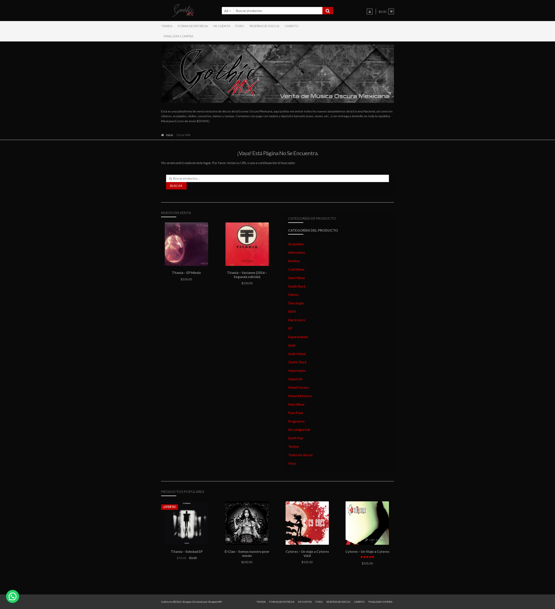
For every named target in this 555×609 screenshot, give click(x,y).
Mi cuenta (222, 26)
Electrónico (296, 320)
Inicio (169, 135)
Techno (293, 446)
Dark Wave (296, 278)
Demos (293, 294)
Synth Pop (295, 438)
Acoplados (296, 244)
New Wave (296, 404)
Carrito (292, 26)
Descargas (296, 303)
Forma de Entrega (193, 26)
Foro (239, 26)
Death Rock (297, 286)
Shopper (187, 601)
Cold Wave (296, 269)
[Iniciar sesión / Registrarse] (369, 11)
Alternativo (296, 252)
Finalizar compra (178, 36)
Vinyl (292, 463)
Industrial (295, 379)
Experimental (298, 337)
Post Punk (295, 413)
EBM (292, 311)
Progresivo (296, 421)
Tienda (167, 26)
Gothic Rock (297, 362)
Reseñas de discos (264, 26)
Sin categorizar (299, 429)
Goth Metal (296, 354)
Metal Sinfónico (300, 396)
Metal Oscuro (298, 387)
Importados (297, 370)
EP (290, 328)
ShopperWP (215, 601)
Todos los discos (300, 455)
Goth (292, 345)
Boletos (294, 261)
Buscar (176, 186)
